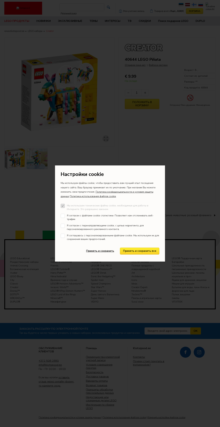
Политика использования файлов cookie (93, 196)
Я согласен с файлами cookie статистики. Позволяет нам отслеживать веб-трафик (110, 217)
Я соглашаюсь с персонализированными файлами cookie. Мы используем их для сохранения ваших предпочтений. (113, 237)
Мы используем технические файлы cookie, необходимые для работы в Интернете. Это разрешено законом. (107, 207)
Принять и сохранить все (139, 251)
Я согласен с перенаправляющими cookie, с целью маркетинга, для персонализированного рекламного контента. (105, 227)
